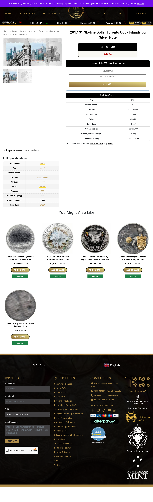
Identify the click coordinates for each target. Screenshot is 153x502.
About (57, 460)
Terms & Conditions (63, 443)
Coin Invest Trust (96, 144)
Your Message (11, 422)
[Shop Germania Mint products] (137, 417)
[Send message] (12, 441)
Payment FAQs (60, 392)
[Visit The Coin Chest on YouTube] (109, 410)
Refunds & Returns (62, 448)
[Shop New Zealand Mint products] (137, 466)
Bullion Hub (27, 13)
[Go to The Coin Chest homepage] (137, 382)
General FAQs (60, 388)
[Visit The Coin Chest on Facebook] (92, 410)
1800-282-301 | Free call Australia (107, 391)
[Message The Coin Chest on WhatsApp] (114, 410)
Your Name (10, 383)
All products (51, 13)
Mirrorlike (42, 186)
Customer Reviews (62, 456)
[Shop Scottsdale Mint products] (137, 438)
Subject (8, 409)
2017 (42, 168)
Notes (110, 144)
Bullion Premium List (63, 418)
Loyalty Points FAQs (63, 401)
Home (8, 13)
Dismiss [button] (140, 3)
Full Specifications (13, 150)
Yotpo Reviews (31, 150)
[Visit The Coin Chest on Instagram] (98, 410)
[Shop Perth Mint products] (137, 402)
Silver (42, 163)
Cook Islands (42, 177)
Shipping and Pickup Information (68, 414)
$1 (42, 173)
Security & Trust (61, 431)
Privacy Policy (60, 439)
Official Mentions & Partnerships (68, 435)
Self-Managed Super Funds (66, 409)
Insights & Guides (62, 452)
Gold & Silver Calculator (64, 422)
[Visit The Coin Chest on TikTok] (103, 410)
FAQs (121, 13)
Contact (140, 13)
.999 (42, 191)
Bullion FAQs (59, 396)
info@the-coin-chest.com (104, 400)
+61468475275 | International (106, 395)
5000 (42, 182)
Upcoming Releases (63, 384)
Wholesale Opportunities (65, 426)
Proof (42, 205)
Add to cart (20, 270)
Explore (100, 13)
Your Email (9, 396)
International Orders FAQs (65, 405)
